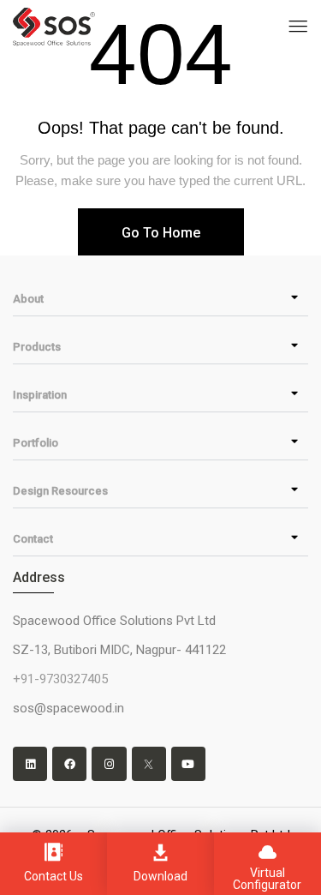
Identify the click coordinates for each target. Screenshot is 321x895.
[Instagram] (109, 764)
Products (37, 346)
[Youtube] (188, 764)
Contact (33, 538)
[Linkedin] (30, 764)
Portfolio (35, 442)
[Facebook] (69, 764)
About (28, 298)
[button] (160, 298)
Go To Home (161, 233)
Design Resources (60, 490)
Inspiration (40, 394)
